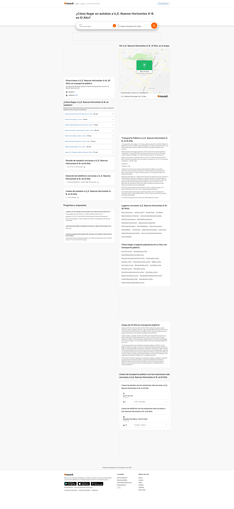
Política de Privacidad (84, 490)
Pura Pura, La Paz (126, 251)
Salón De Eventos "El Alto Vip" (130, 216)
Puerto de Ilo (162, 229)
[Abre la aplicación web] (97, 484)
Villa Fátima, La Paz (139, 268)
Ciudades (141, 487)
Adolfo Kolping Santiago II (144, 219)
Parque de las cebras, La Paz (141, 262)
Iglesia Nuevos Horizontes (129, 223)
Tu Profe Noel (136, 229)
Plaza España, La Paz (152, 258)
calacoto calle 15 (139, 212)
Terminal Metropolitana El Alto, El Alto (151, 275)
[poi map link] (144, 74)
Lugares (141, 480)
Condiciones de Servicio (70, 490)
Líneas (140, 477)
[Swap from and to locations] (114, 25)
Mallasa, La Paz (156, 262)
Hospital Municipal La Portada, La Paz (132, 255)
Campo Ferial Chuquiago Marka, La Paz (132, 282)
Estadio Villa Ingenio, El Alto (129, 279)
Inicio (80, 24)
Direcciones (142, 489)
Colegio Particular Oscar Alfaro (130, 233)
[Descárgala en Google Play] (70, 484)
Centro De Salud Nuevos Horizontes (151, 216)
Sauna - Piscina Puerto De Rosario (151, 233)
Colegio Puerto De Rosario (149, 229)
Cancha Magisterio (142, 226)
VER (84, 167)
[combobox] (95, 26)
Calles (140, 482)
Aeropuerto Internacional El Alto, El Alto (133, 258)
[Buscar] (154, 26)
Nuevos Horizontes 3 (156, 226)
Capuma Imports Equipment (146, 223)
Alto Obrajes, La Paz (127, 265)
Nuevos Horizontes (127, 212)
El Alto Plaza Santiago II (128, 226)
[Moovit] (69, 3)
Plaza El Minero (126, 229)
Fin (118, 24)
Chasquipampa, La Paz (140, 251)
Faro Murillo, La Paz (155, 265)
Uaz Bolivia (159, 212)
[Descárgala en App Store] (84, 484)
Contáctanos (94, 490)
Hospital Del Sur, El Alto (146, 279)
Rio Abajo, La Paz (126, 262)
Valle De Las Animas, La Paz (129, 275)
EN (119, 487)
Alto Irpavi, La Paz (126, 268)
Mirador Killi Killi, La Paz (141, 265)
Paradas (141, 485)
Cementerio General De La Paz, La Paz (132, 272)
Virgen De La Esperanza (128, 219)
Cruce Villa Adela (126, 236)
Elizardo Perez (150, 212)
